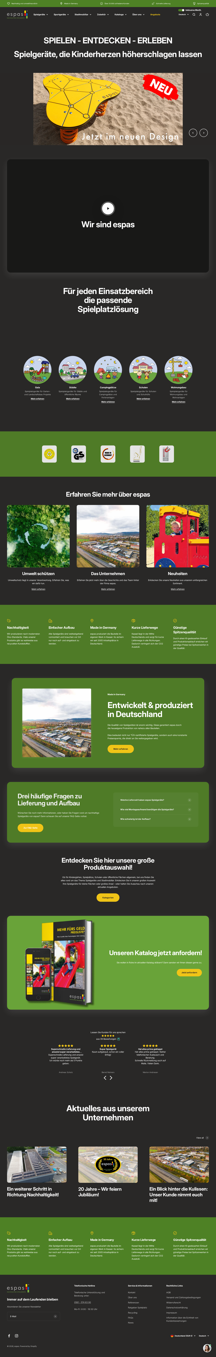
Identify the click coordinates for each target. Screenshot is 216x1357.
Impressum (171, 1312)
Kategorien (108, 897)
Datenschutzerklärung (177, 1307)
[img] (108, 1035)
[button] (106, 1078)
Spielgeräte (39, 14)
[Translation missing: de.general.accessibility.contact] (207, 1348)
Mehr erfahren (37, 398)
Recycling (132, 1312)
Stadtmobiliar (81, 14)
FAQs (130, 1317)
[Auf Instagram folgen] (17, 1336)
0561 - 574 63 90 (82, 1302)
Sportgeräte (60, 14)
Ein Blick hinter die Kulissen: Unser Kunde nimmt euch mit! (178, 1194)
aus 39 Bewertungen (106, 1039)
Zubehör (101, 14)
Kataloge (119, 14)
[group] (108, 109)
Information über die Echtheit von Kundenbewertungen (182, 1319)
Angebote (155, 14)
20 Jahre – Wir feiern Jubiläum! (100, 1191)
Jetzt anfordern (189, 972)
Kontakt (131, 1292)
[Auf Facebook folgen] (9, 1336)
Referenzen (133, 1302)
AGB (168, 1292)
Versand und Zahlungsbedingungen (183, 1297)
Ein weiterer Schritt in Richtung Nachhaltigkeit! (33, 1191)
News (130, 1322)
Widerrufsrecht (173, 1302)
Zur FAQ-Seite (30, 828)
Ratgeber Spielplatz (137, 1307)
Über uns (137, 14)
